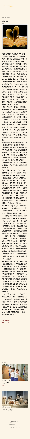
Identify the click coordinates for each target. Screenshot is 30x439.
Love (6, 322)
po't (8, 322)
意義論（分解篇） (8, 410)
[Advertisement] (15, 342)
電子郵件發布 (7, 320)
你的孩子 (5, 383)
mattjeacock (18, 424)
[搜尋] (27, 2)
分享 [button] (3, 320)
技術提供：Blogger (16, 421)
